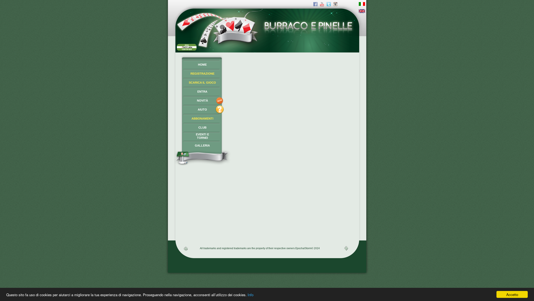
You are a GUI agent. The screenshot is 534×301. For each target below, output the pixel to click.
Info (250, 294)
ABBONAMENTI (202, 118)
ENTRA (202, 91)
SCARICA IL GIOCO (202, 82)
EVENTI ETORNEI (202, 136)
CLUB (202, 127)
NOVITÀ (202, 100)
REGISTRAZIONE (202, 73)
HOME (202, 64)
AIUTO (202, 109)
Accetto (512, 294)
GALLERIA (202, 145)
